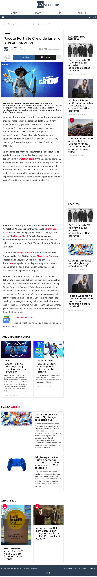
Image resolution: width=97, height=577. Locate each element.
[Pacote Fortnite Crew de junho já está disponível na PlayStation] (16, 349)
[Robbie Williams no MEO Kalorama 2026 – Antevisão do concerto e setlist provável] (80, 88)
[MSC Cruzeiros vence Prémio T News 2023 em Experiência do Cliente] (16, 525)
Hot (59, 13)
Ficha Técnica (67, 568)
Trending (82, 13)
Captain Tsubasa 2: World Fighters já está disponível (46, 417)
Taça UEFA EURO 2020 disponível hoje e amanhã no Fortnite (47, 368)
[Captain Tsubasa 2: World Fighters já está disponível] (16, 420)
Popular (37, 13)
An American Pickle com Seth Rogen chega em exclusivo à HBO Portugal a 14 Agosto (48, 533)
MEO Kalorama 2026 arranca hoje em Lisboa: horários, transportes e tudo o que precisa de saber (80, 145)
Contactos (92, 568)
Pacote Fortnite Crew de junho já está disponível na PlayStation (15, 368)
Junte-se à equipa (80, 568)
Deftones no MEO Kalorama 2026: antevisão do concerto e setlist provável (79, 65)
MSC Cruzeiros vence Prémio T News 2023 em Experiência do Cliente (13, 553)
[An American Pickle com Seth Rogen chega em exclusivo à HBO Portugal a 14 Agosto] (48, 515)
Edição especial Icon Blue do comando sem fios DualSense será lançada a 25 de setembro (47, 462)
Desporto (41, 361)
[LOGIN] (94, 17)
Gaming (8, 361)
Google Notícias (23, 317)
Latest (14, 13)
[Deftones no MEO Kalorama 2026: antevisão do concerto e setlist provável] (80, 50)
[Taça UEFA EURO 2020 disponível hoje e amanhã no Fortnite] (48, 349)
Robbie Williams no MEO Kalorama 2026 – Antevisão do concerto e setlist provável (80, 105)
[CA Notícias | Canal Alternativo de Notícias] (48, 573)
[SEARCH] (90, 17)
